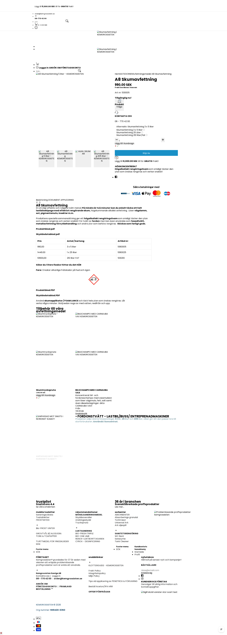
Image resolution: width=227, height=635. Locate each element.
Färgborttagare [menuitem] (124, 144)
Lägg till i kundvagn (45, 395)
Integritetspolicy (97, 573)
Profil (137, 554)
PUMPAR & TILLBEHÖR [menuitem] (165, 130)
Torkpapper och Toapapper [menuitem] (54, 90)
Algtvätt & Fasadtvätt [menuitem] (127, 141)
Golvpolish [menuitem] (159, 160)
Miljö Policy (94, 575)
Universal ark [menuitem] (123, 106)
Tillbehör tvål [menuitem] (161, 149)
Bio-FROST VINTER (45, 528)
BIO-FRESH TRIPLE (84, 533)
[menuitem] (41, 25)
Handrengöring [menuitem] (162, 147)
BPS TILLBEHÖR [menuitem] (123, 149)
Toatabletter (43, 517)
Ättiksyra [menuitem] (120, 138)
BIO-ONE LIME (82, 536)
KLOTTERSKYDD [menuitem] (48, 106)
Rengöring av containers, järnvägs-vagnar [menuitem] (138, 130)
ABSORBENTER (122, 514)
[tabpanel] (94, 246)
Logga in (56, 575)
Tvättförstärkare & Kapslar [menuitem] (54, 166)
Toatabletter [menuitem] (46, 85)
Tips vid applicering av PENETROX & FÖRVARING (113, 581)
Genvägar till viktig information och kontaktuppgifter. (159, 585)
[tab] (42, 199)
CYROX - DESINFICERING (87, 541)
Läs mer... (119, 506)
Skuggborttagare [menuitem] (49, 109)
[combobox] (50, 22)
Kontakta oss (43, 575)
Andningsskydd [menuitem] (162, 117)
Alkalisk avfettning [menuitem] (163, 79)
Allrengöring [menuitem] (160, 158)
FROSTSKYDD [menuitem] (46, 87)
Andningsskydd (83, 519)
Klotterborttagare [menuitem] (49, 104)
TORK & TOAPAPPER (46, 536)
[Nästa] (40, 202)
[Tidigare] (37, 202)
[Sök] (67, 21)
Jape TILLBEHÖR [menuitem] (124, 182)
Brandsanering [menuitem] (47, 130)
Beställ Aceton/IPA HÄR (101, 586)
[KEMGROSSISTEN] (113, 37)
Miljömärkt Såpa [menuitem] (162, 163)
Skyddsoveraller (83, 517)
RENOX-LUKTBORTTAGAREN (89, 538)
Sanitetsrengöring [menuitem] (49, 93)
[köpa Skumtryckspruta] (54, 331)
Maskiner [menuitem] (159, 125)
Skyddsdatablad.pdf (48, 234)
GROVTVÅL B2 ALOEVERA (48, 533)
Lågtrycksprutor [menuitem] (162, 98)
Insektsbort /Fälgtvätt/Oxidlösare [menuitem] (171, 95)
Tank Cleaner (122, 541)
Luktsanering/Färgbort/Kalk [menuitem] (130, 179)
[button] (113, 16)
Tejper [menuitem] (81, 109)
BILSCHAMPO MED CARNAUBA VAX (91, 391)
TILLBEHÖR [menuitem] (159, 93)
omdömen (49, 506)
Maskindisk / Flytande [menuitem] (165, 152)
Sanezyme (120, 538)
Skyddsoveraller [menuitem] (162, 114)
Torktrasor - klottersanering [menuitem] (54, 114)
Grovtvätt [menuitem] (45, 158)
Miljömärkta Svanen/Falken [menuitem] (168, 90)
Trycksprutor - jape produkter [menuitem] (132, 184)
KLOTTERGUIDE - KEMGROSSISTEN (106, 565)
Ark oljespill (120, 525)
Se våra (40, 506)
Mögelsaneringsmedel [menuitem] (165, 106)
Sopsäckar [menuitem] (159, 171)
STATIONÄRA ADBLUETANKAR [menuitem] (169, 133)
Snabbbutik (81, 414)
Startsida (139, 551)
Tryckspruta (81, 522)
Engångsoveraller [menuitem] (87, 104)
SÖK (38, 551)
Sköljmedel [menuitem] (45, 163)
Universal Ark (121, 522)
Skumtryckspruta (46, 390)
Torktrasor (120, 519)
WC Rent (119, 536)
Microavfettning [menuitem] (162, 85)
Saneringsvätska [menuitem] (48, 79)
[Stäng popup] (1, 633)
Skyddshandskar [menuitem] (162, 119)
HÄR (79, 264)
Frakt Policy (95, 570)
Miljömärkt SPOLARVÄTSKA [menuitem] (53, 138)
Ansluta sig (146, 573)
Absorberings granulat (126, 517)
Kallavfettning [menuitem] (161, 82)
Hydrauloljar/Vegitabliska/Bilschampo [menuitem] (173, 138)
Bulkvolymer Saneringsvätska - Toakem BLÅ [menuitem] (62, 82)
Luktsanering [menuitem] (160, 109)
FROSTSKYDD (43, 519)
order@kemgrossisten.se (45, 14)
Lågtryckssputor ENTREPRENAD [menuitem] (132, 152)
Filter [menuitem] (156, 122)
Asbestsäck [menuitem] (84, 106)
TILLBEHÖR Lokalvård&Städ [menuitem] (168, 173)
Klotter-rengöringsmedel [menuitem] (53, 119)
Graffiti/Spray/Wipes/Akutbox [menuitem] (55, 111)
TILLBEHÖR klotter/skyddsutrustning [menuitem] (58, 117)
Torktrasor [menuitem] (121, 104)
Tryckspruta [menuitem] (160, 111)
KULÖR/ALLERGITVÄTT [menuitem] (51, 160)
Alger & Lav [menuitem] (122, 146)
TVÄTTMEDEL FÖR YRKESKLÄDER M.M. (52, 543)
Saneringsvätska (44, 514)
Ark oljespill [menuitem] (122, 109)
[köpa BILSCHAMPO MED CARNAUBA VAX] (93, 331)
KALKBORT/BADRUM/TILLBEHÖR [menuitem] (170, 166)
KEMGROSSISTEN (44, 604)
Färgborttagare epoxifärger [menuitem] (54, 133)
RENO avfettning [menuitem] (162, 87)
